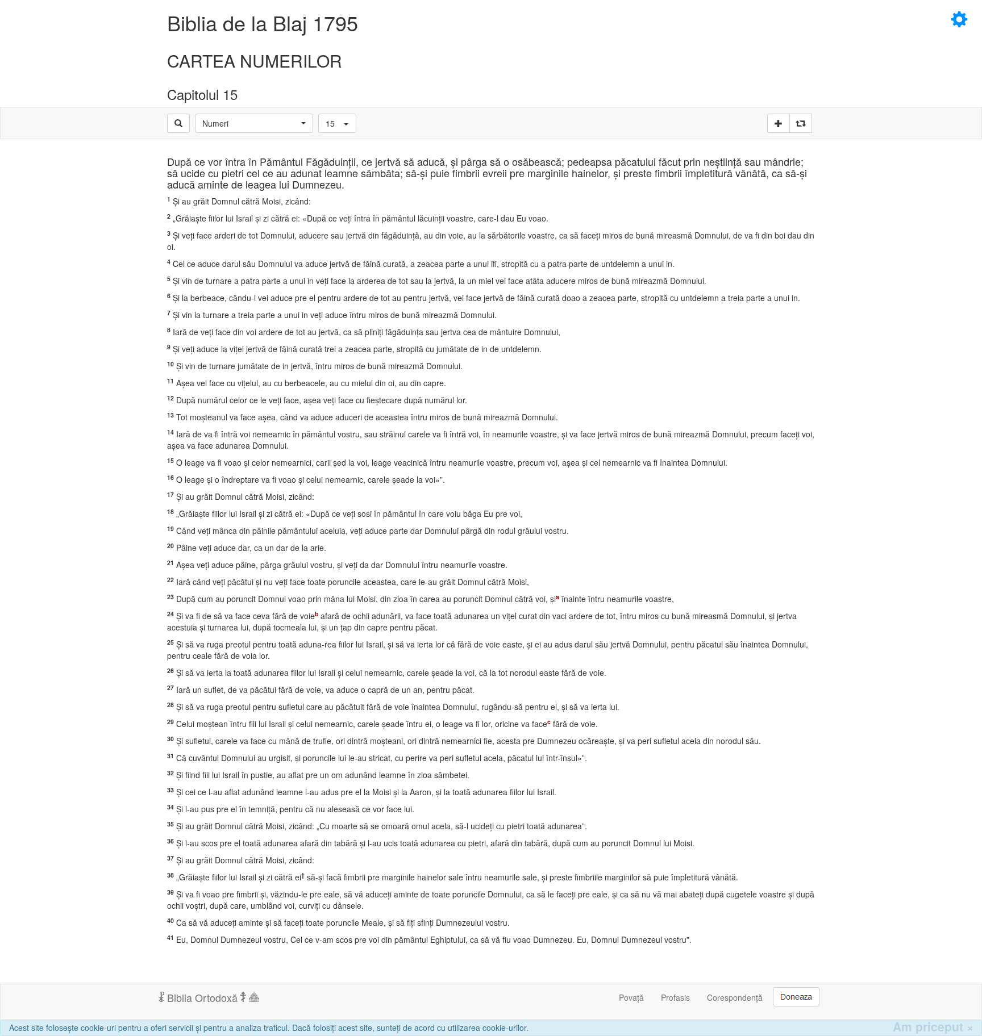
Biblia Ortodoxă (202, 997)
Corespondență (735, 997)
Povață (631, 997)
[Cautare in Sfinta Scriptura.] (178, 123)
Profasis (675, 997)
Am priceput (933, 1027)
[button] (254, 123)
